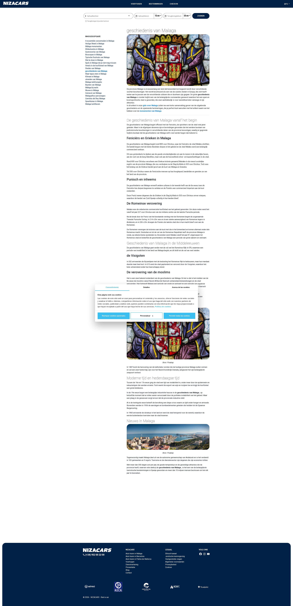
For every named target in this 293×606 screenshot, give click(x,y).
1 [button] (145, 526)
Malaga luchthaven (92, 104)
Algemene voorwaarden (174, 562)
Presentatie (130, 567)
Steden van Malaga (92, 68)
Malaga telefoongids (93, 82)
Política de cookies (163, 307)
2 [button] (147, 526)
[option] (147, 509)
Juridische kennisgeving (175, 556)
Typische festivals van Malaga (97, 57)
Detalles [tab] (146, 287)
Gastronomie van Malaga (95, 52)
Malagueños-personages (95, 96)
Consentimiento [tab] (112, 287)
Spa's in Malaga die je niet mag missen (100, 63)
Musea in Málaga (92, 90)
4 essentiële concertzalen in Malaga (99, 41)
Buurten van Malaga (93, 85)
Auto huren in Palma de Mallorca (138, 559)
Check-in (174, 4)
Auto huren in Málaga (134, 553)
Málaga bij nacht (91, 87)
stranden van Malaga (93, 79)
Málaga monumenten (93, 46)
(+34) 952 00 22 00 (94, 554)
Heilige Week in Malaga (94, 44)
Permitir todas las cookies (179, 316)
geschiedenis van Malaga (96, 71)
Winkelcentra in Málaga (94, 49)
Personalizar (145, 316)
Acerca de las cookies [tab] (181, 287)
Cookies (168, 567)
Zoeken (200, 16)
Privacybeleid (170, 564)
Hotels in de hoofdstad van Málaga (99, 66)
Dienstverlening (132, 564)
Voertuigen (136, 4)
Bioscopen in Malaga (93, 55)
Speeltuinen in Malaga (94, 101)
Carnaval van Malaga (93, 93)
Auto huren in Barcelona (135, 556)
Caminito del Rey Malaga (95, 98)
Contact (129, 573)
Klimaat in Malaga (92, 76)
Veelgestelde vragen (173, 559)
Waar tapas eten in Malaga (95, 74)
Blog (127, 570)
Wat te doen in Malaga (94, 60)
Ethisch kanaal (171, 553)
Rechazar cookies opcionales (113, 316)
